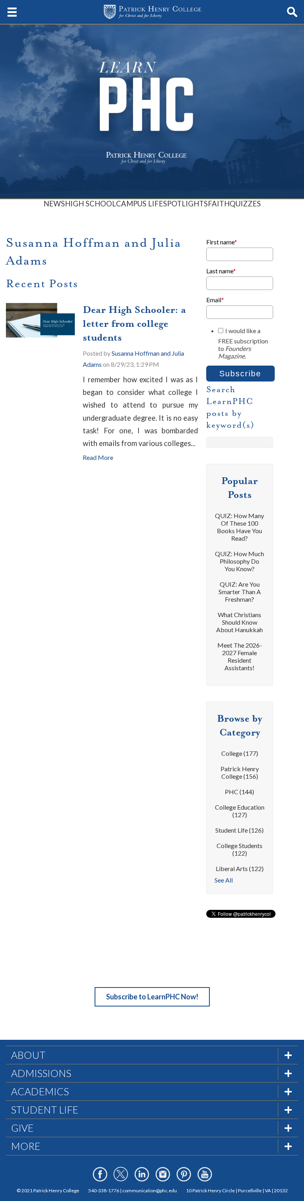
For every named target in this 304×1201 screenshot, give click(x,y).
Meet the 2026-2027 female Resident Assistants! (239, 656)
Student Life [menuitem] (44, 1109)
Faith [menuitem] (219, 203)
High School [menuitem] (90, 203)
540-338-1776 (103, 1190)
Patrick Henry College (239, 772)
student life (239, 830)
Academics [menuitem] (40, 1091)
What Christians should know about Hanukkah (239, 622)
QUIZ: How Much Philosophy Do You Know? (239, 561)
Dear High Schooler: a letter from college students (134, 323)
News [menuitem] (54, 203)
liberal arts (240, 868)
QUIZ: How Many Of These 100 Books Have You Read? (239, 527)
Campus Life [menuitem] (139, 203)
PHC (239, 791)
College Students (239, 849)
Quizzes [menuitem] (245, 203)
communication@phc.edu (149, 1190)
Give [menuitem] (22, 1128)
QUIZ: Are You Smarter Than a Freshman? (239, 591)
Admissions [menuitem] (41, 1073)
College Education (239, 810)
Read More (98, 457)
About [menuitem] (28, 1055)
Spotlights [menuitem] (185, 203)
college (239, 753)
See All (224, 880)
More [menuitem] (25, 1146)
